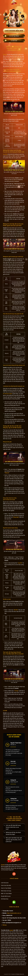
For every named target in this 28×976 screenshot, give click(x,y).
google (11, 930)
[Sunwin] (14, 2)
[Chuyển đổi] (4, 825)
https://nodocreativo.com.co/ (14, 913)
